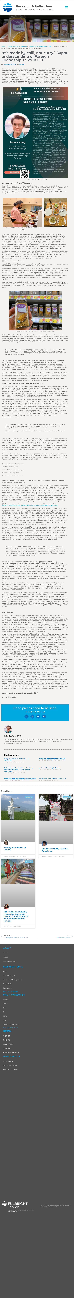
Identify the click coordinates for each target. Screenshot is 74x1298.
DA (4, 1012)
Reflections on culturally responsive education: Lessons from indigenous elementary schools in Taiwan (16, 916)
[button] (26, 716)
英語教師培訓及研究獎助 (11, 1052)
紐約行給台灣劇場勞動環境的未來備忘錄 (52, 759)
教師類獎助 (6, 1048)
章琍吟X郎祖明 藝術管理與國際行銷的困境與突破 (20, 779)
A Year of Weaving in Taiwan (50, 768)
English (21, 64)
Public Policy (7, 984)
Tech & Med (7, 988)
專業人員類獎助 (8, 1044)
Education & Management (12, 980)
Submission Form (9, 961)
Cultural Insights (9, 976)
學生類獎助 (6, 1040)
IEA (4, 1020)
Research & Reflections (34, 6)
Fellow (5, 1004)
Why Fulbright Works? (11, 1069)
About (5, 957)
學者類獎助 (33, 46)
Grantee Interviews (10, 1065)
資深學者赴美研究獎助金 (44, 46)
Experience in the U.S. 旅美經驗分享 (17, 46)
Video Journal (8, 1061)
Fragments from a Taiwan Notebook (52, 779)
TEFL (5, 1016)
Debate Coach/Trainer (11, 1024)
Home (3, 46)
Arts (4, 971)
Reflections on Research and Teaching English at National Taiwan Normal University (18, 769)
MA (4, 1008)
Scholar (5, 999)
